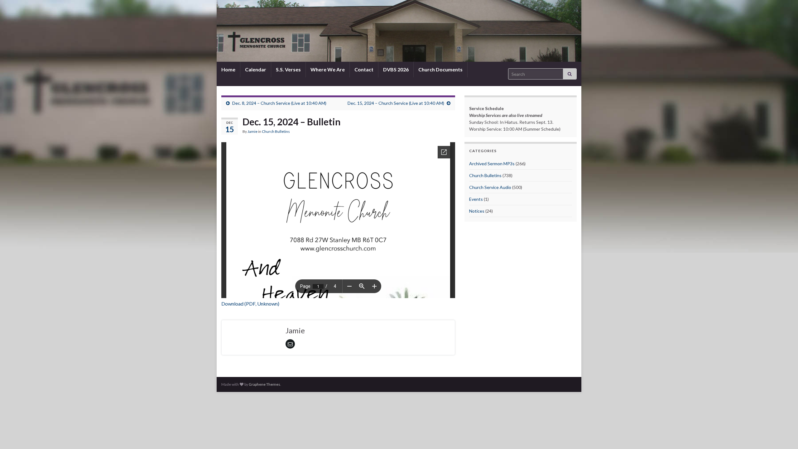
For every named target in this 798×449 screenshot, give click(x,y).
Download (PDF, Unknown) (250, 304)
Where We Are (327, 69)
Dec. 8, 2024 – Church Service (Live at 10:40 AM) (279, 103)
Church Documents (440, 69)
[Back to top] (784, 435)
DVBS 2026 (396, 69)
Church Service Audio (490, 187)
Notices (476, 211)
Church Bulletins (276, 131)
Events (476, 199)
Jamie (252, 131)
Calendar (255, 69)
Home (228, 69)
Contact (363, 69)
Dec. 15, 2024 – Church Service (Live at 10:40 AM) (396, 103)
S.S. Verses (288, 69)
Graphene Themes (264, 384)
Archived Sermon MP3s (492, 163)
